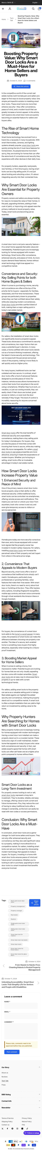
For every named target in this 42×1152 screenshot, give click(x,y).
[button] (3, 8)
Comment (9, 1022)
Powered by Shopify (29, 1148)
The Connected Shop (18, 1148)
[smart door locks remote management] (21, 532)
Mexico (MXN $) (7, 2)
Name (7, 1002)
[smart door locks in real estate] (21, 237)
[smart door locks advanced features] (21, 621)
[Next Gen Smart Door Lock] (21, 426)
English (35, 2)
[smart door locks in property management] (21, 332)
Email (7, 1012)
